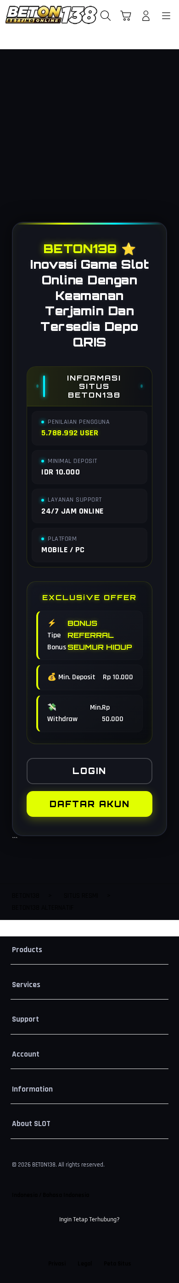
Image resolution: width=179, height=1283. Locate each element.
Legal (85, 1263)
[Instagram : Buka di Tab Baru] (100, 1242)
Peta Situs (117, 1263)
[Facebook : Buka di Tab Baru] (60, 1242)
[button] (126, 15)
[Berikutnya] (169, 143)
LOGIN (89, 771)
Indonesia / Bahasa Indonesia (50, 1195)
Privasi (57, 1263)
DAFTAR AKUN (90, 804)
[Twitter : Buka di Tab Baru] (79, 1242)
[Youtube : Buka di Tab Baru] (119, 1242)
